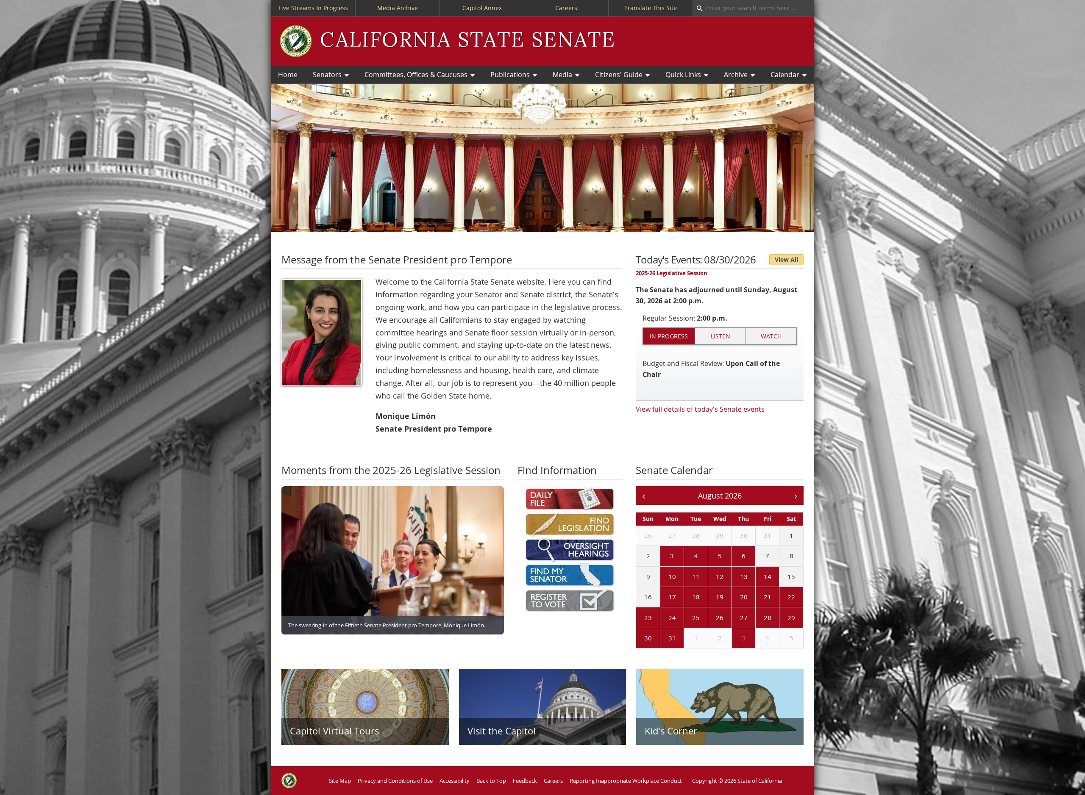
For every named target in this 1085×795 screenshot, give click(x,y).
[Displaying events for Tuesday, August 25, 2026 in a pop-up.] (686, 618)
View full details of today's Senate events (700, 409)
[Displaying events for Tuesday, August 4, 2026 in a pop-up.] (686, 556)
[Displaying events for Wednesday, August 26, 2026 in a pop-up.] (710, 618)
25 (696, 617)
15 (791, 576)
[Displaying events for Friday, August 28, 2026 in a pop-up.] (757, 618)
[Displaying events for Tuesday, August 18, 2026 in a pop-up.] (686, 597)
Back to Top (491, 780)
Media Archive (397, 8)
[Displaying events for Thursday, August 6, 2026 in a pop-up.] (733, 556)
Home (288, 74)
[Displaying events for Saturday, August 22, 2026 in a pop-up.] (781, 597)
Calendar (785, 74)
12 (719, 576)
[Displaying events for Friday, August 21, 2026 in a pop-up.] (757, 597)
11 (696, 576)
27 (672, 535)
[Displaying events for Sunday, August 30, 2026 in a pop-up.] (638, 639)
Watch (771, 336)
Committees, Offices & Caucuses (415, 74)
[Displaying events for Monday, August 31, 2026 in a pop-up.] (662, 639)
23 (648, 617)
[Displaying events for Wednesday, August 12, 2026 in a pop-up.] (710, 577)
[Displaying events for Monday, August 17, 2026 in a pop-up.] (662, 597)
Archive (736, 74)
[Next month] (796, 496)
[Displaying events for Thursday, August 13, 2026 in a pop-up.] (733, 577)
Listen (720, 336)
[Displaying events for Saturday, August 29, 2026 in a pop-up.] (781, 618)
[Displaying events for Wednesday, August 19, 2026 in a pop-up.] (710, 597)
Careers (566, 8)
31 (767, 535)
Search (698, 8)
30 (744, 535)
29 (719, 535)
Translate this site (650, 8)
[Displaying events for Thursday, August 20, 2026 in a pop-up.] (733, 597)
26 (648, 535)
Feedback (525, 780)
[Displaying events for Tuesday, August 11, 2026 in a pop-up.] (686, 577)
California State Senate (467, 40)
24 (672, 617)
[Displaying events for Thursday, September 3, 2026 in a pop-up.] (733, 639)
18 (696, 597)
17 (672, 597)
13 (744, 576)
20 (744, 597)
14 (767, 576)
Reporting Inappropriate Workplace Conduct (626, 780)
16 (648, 597)
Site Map (340, 780)
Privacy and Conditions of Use (395, 780)
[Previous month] (643, 496)
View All (786, 259)
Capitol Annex (482, 8)
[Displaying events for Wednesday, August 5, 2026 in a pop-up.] (710, 556)
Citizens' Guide (619, 74)
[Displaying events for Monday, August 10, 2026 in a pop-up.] (662, 577)
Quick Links (683, 74)
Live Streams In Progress (313, 8)
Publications (510, 74)
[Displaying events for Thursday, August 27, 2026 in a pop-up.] (733, 618)
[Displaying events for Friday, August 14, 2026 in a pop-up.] (757, 577)
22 (791, 597)
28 (696, 535)
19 (719, 597)
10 (672, 576)
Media (562, 74)
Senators (327, 74)
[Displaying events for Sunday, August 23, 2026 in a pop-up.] (638, 618)
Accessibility (455, 780)
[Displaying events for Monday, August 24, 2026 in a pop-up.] (662, 618)
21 (767, 597)
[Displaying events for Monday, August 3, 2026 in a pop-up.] (662, 556)
